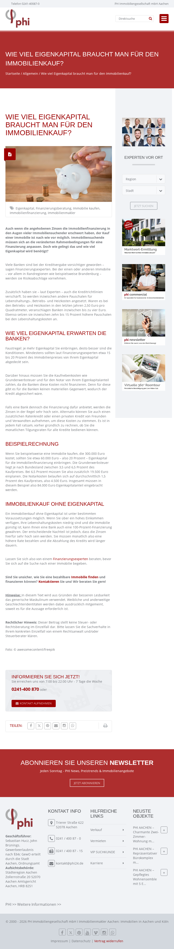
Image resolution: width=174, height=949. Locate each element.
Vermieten (98, 841)
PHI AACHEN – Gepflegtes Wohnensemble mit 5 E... (145, 877)
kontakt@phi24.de (69, 863)
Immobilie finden (84, 577)
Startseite (12, 73)
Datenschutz (81, 941)
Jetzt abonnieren (87, 783)
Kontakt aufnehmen (36, 703)
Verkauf (96, 830)
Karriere (96, 863)
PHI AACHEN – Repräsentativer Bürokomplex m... (145, 856)
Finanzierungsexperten (70, 559)
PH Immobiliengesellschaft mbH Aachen (142, 4)
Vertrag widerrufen (108, 941)
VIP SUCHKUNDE (102, 852)
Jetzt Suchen (143, 206)
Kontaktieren (49, 581)
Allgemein (30, 73)
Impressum (59, 941)
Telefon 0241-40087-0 (25, 4)
